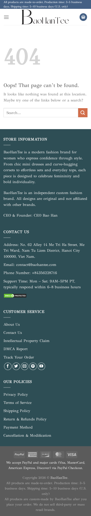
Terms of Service (18, 402)
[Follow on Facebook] (8, 366)
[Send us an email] (24, 366)
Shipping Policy (17, 411)
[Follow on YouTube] (41, 366)
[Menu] (6, 17)
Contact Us (13, 332)
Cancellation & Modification (27, 435)
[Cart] (83, 17)
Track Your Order (19, 357)
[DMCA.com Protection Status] (15, 295)
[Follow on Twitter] (16, 366)
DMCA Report (16, 349)
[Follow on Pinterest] (33, 366)
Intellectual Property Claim (26, 340)
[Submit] (83, 112)
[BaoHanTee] (45, 17)
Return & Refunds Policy (25, 419)
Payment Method (18, 427)
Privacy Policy (16, 394)
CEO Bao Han (46, 215)
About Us (12, 324)
